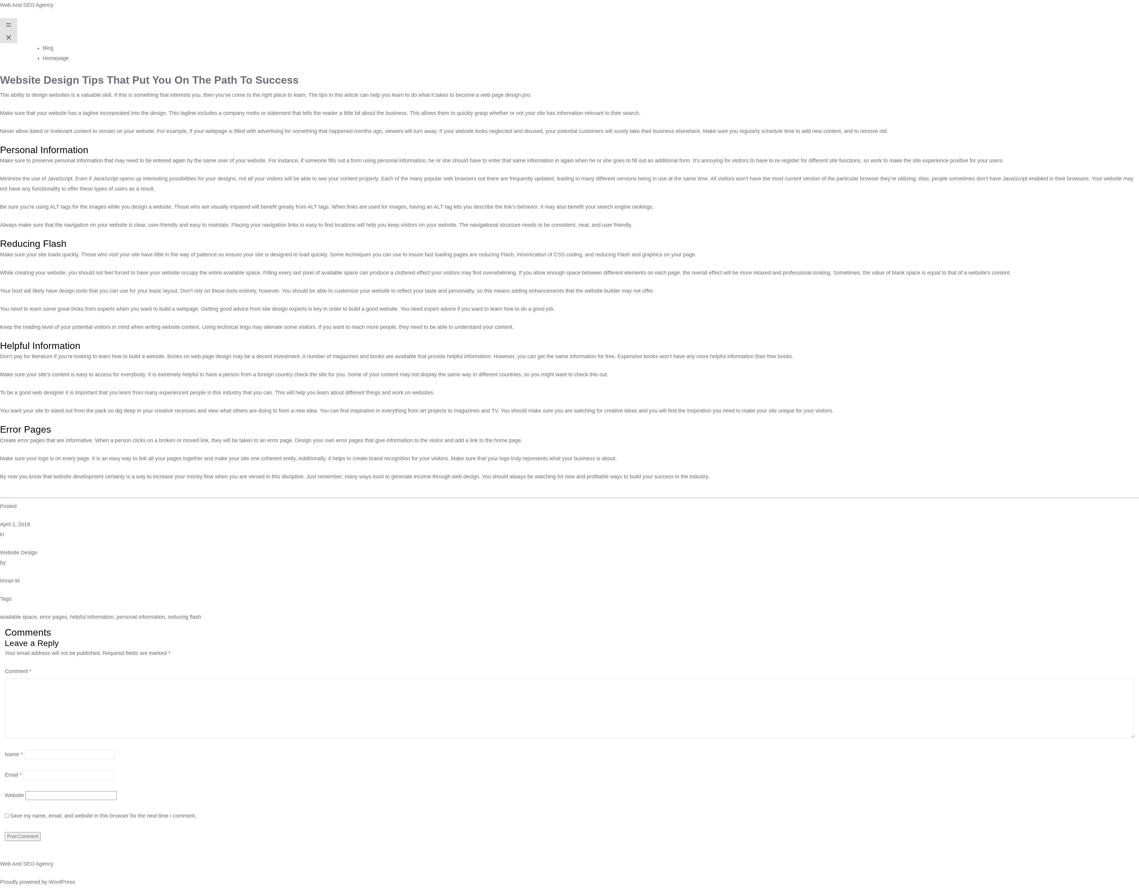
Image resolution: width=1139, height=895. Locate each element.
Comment (18, 671)
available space (18, 617)
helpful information (92, 617)
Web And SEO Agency (26, 5)
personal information (141, 617)
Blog (48, 48)
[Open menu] (8, 24)
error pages (53, 617)
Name (14, 754)
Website (14, 795)
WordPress (62, 882)
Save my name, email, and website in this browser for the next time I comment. (103, 816)
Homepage (56, 58)
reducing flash (184, 617)
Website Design (18, 553)
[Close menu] (8, 37)
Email (13, 775)
